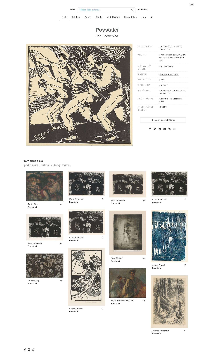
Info (144, 17)
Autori (88, 17)
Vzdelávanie (113, 17)
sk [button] (192, 4)
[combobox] (106, 9)
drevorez (163, 85)
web (72, 9)
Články (99, 17)
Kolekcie (76, 17)
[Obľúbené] (151, 17)
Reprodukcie (130, 17)
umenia (142, 9)
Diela (64, 17)
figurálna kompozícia (168, 74)
